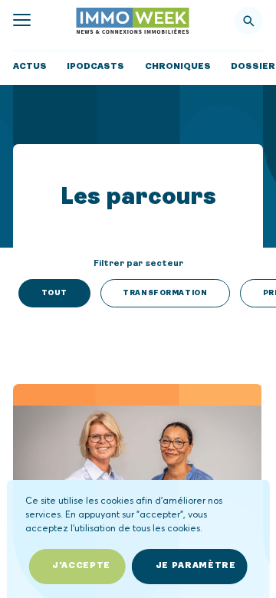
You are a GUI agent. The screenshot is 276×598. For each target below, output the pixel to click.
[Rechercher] (248, 21)
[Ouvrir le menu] (22, 20)
